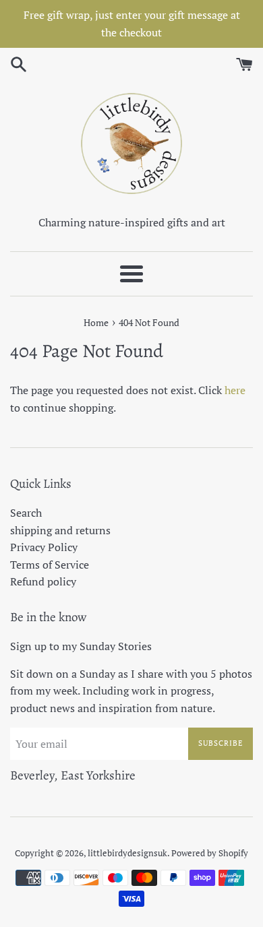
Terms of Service (49, 564)
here (235, 390)
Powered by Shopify (209, 853)
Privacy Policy (44, 547)
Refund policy (43, 581)
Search (26, 512)
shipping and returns (60, 530)
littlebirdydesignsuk (127, 853)
